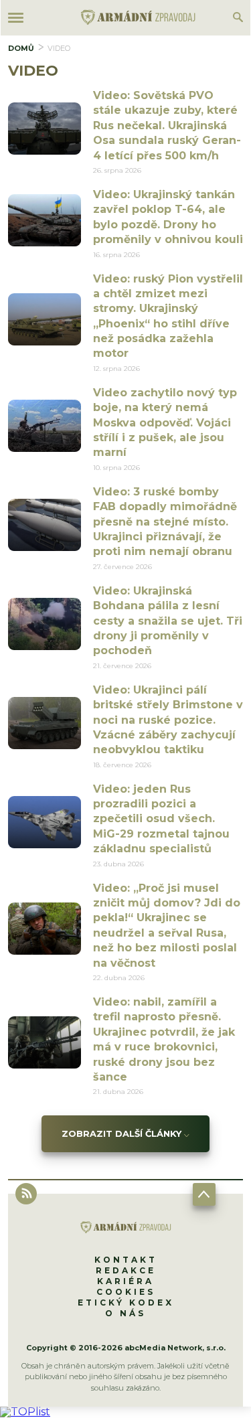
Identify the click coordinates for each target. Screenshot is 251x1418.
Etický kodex (126, 1302)
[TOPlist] (25, 1411)
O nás (125, 1313)
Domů (21, 48)
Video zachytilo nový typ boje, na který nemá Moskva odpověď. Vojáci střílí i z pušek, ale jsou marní (165, 422)
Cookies (125, 1292)
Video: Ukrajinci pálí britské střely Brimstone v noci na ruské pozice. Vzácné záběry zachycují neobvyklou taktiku (168, 720)
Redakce (126, 1270)
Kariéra (125, 1281)
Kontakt (125, 1260)
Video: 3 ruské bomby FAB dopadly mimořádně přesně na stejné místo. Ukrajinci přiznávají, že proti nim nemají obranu (165, 521)
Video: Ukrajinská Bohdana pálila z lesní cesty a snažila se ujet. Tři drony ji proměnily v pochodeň (167, 620)
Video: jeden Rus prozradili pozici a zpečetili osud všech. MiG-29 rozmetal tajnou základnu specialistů (161, 819)
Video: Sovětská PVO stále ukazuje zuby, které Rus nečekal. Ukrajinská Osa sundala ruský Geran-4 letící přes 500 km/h (167, 125)
